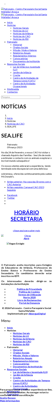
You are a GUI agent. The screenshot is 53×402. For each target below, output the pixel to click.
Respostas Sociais (16, 64)
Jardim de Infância (22, 72)
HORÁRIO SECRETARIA (27, 215)
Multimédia (13, 89)
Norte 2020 (29, 297)
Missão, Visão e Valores (25, 50)
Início (10, 22)
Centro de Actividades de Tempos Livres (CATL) (25, 79)
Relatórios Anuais (22, 52)
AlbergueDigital (37, 313)
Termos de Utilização (29, 294)
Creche (16, 75)
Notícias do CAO (21, 36)
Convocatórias (20, 58)
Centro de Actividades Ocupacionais (24, 85)
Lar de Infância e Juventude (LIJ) (30, 372)
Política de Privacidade (29, 289)
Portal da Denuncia (29, 303)
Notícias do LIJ (20, 30)
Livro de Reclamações (29, 300)
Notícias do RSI (21, 39)
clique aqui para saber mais (26, 230)
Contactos (12, 91)
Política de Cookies (29, 291)
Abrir (26, 238)
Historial (17, 44)
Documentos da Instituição (26, 61)
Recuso (12, 397)
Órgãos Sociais (20, 47)
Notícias (11, 25)
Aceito (3, 397)
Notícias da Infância (23, 33)
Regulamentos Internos (24, 55)
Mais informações (10, 400)
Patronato (12, 41)
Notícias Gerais (21, 27)
